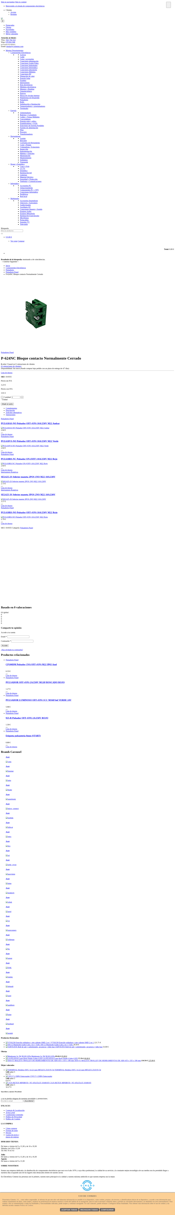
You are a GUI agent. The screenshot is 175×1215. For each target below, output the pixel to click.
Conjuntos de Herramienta (30, 143)
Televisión (24, 224)
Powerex (23, 132)
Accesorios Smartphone (29, 201)
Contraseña (6, 641)
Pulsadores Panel (7, 352)
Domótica (23, 171)
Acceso (13, 12)
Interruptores (25, 83)
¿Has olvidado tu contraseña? (12, 650)
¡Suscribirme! (29, 1101)
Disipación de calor (27, 76)
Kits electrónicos (26, 85)
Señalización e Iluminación (30, 104)
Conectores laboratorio (28, 70)
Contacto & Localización (15, 1110)
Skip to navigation (8, 2)
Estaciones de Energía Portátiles (32, 126)
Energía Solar (25, 78)
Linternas (23, 175)
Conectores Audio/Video (29, 63)
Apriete (23, 138)
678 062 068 (10, 42)
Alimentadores (25, 113)
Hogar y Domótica (17, 164)
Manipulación (25, 156)
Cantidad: (7, 397)
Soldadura (24, 160)
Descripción (10, 410)
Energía (13, 111)
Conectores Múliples (27, 72)
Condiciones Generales (14, 1115)
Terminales (24, 108)
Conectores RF (25, 74)
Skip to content (20, 2)
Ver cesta (13, 241)
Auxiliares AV (25, 207)
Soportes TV (25, 222)
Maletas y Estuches (27, 153)
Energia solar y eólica (28, 121)
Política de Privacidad (14, 1117)
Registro (13, 14)
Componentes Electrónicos (20, 53)
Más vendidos (11, 32)
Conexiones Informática (29, 192)
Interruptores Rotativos (9, 472)
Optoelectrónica (26, 91)
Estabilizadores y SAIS (28, 123)
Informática (14, 184)
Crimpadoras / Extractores (30, 147)
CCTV (22, 168)
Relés (22, 102)
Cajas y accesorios (27, 59)
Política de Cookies (13, 1119)
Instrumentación (26, 151)
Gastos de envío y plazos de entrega (12, 1136)
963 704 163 (11, 40)
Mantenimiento (25, 158)
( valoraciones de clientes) (11, 366)
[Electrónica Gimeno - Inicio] (2, 19)
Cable (22, 57)
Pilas (22, 130)
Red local (23, 196)
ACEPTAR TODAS (69, 1210)
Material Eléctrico (26, 177)
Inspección (24, 149)
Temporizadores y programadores (32, 106)
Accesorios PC (25, 186)
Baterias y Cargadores (28, 115)
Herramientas (15, 136)
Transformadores (26, 134)
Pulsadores (24, 100)
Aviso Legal (10, 1113)
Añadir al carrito (7, 404)
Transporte (24, 162)
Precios (8, 1133)
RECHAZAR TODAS (89, 1210)
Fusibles (23, 81)
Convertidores (25, 119)
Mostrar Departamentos (14, 50)
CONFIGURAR (107, 1210)
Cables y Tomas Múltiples (30, 117)
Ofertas (8, 27)
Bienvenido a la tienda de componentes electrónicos (25, 6)
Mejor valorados (12, 34)
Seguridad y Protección (29, 179)
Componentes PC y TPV (29, 190)
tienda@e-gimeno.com (14, 46)
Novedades (10, 29)
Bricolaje (23, 141)
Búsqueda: (5, 228)
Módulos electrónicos (28, 87)
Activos (23, 55)
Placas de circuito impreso (30, 96)
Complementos (11, 408)
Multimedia (14, 199)
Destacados (10, 25)
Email (4, 637)
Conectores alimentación (29, 61)
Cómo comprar (11, 1128)
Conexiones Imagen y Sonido (31, 209)
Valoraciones (10, 415)
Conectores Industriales (29, 65)
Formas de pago (12, 1131)
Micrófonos (24, 218)
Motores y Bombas (27, 89)
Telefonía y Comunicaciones (30, 181)
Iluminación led (26, 173)
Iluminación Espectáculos (29, 216)
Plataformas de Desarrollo (29, 98)
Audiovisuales (25, 205)
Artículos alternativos (14, 413)
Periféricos (24, 194)
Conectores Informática (29, 68)
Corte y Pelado (25, 145)
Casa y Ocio (24, 166)
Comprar (21, 241)
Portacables (24, 220)
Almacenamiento (26, 188)
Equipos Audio (25, 211)
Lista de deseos (6, 373)
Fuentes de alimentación (29, 128)
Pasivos (23, 93)
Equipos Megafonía (27, 214)
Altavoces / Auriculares (29, 203)
